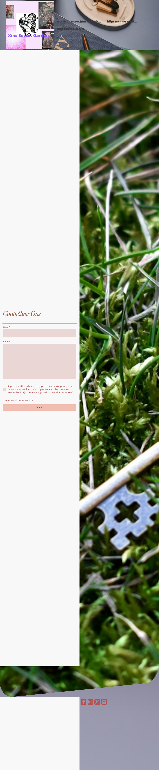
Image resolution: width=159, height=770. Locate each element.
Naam (6, 327)
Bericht (7, 341)
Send (40, 407)
